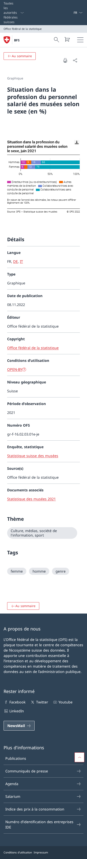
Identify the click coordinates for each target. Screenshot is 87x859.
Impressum (41, 852)
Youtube (65, 702)
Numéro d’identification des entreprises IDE (39, 824)
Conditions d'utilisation (18, 852)
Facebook (17, 702)
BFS (17, 40)
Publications (15, 758)
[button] (79, 757)
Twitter (42, 702)
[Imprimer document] (65, 60)
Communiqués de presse (26, 771)
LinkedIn (16, 711)
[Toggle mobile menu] (80, 39)
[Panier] (67, 39)
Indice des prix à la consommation (34, 809)
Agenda (11, 783)
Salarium (12, 796)
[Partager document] (75, 60)
